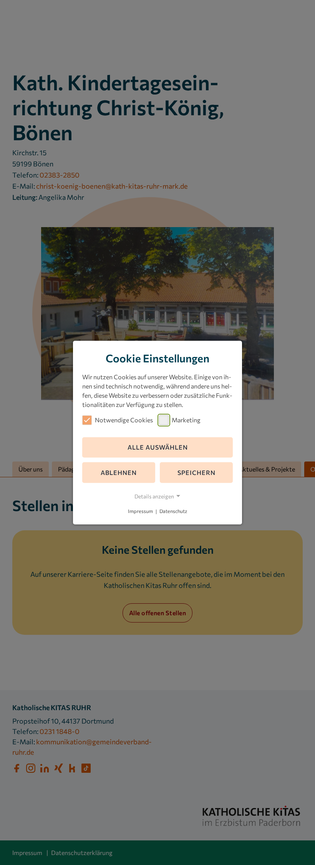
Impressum (140, 511)
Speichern (196, 472)
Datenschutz (173, 511)
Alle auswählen (158, 447)
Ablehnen (119, 472)
